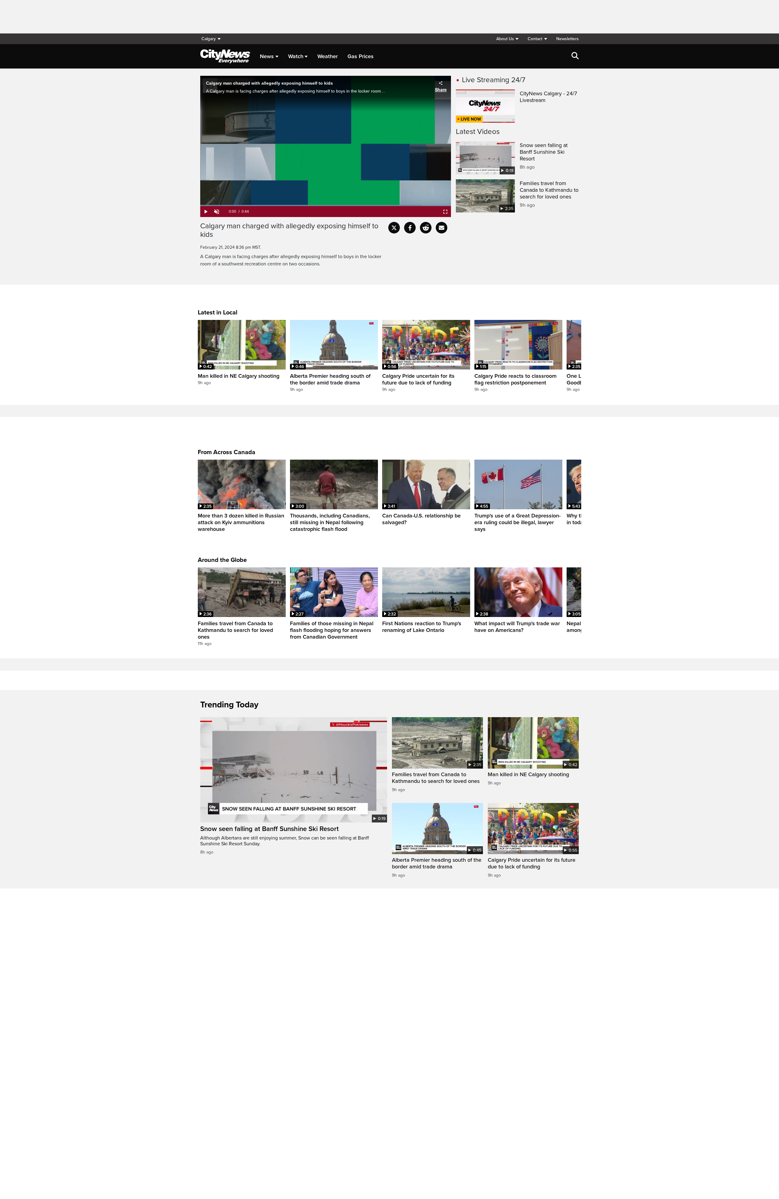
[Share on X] (394, 227)
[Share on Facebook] (410, 227)
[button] (507, 38)
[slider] (325, 205)
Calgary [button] (208, 38)
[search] (575, 56)
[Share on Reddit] (425, 227)
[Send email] (441, 227)
